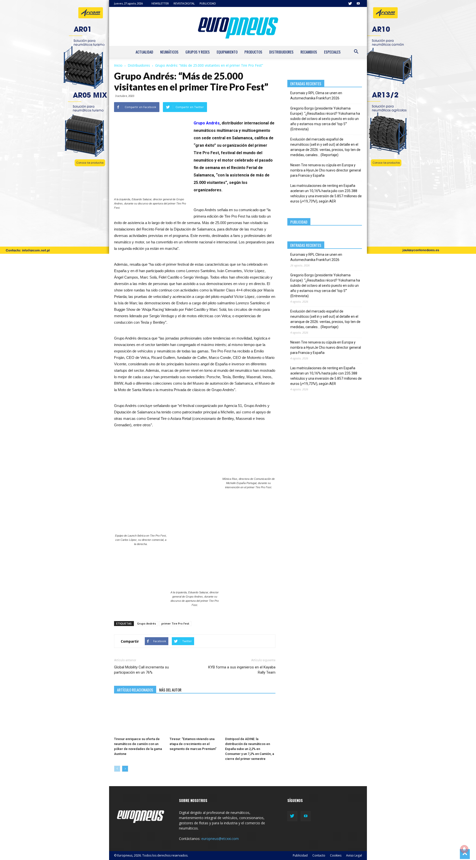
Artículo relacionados (135, 689)
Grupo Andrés (207, 123)
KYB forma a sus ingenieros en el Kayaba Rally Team (241, 670)
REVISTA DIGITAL (184, 3)
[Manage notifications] (464, 849)
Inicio (118, 65)
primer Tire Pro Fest (175, 623)
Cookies (335, 855)
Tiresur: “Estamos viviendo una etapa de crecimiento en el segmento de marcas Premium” (193, 744)
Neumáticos (169, 52)
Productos (253, 52)
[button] (356, 52)
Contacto (318, 855)
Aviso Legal (354, 855)
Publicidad (300, 855)
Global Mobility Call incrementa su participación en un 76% (141, 670)
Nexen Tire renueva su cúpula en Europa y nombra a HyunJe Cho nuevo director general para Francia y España (325, 170)
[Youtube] (358, 3)
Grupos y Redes (197, 52)
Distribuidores (281, 52)
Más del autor (170, 689)
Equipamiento (227, 52)
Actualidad (144, 52)
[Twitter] (350, 3)
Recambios (308, 52)
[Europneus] (238, 26)
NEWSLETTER (160, 3)
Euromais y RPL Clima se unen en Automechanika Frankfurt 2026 (316, 95)
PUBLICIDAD (208, 3)
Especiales (332, 52)
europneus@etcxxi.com (220, 838)
